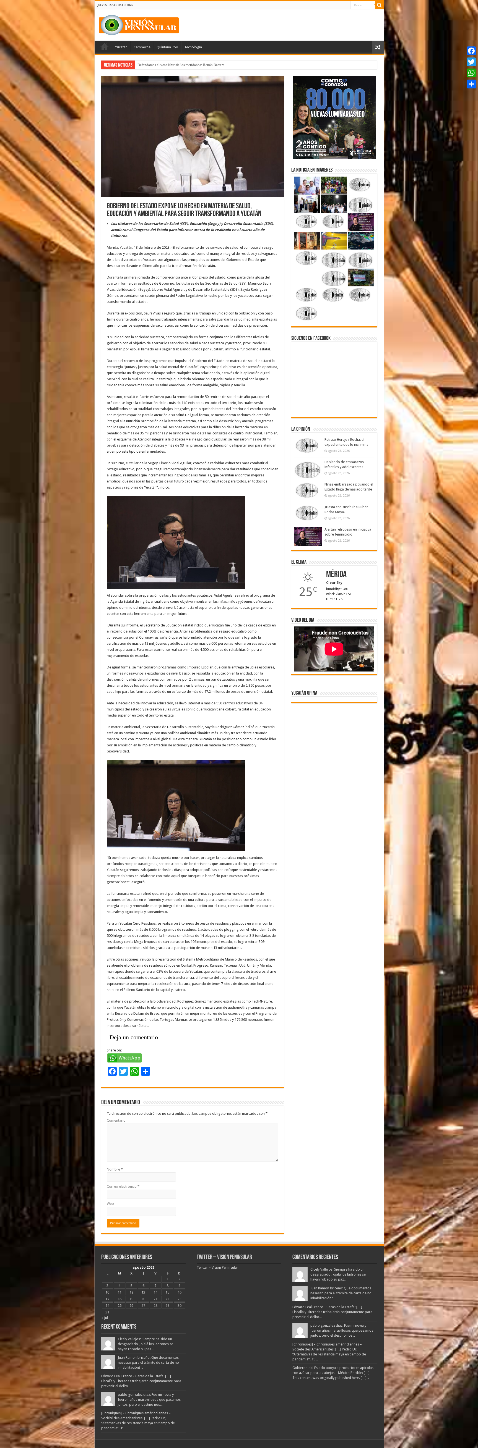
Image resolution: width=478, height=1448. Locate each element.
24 (107, 1305)
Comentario (116, 1120)
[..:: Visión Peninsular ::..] (139, 24)
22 (167, 1299)
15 (167, 1292)
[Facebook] (471, 50)
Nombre (115, 1169)
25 (119, 1305)
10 (107, 1292)
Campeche (142, 47)
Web (110, 1204)
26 (131, 1305)
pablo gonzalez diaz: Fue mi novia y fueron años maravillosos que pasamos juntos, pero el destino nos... (149, 1399)
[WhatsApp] (471, 72)
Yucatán (121, 47)
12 (131, 1292)
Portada (104, 46)
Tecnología (193, 47)
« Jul (104, 1318)
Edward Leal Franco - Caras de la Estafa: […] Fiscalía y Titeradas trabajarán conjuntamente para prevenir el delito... (141, 1381)
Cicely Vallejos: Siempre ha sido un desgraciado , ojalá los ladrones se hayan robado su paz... (145, 1344)
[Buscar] (379, 5)
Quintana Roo (167, 47)
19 (131, 1299)
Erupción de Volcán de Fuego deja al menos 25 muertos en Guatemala (189, 65)
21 (155, 1299)
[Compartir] (471, 84)
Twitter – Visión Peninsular (224, 1257)
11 (119, 1292)
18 (119, 1299)
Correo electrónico (123, 1186)
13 (143, 1292)
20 (143, 1299)
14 (155, 1292)
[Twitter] (471, 61)
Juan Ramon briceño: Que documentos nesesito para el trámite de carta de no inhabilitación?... (148, 1362)
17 (107, 1299)
